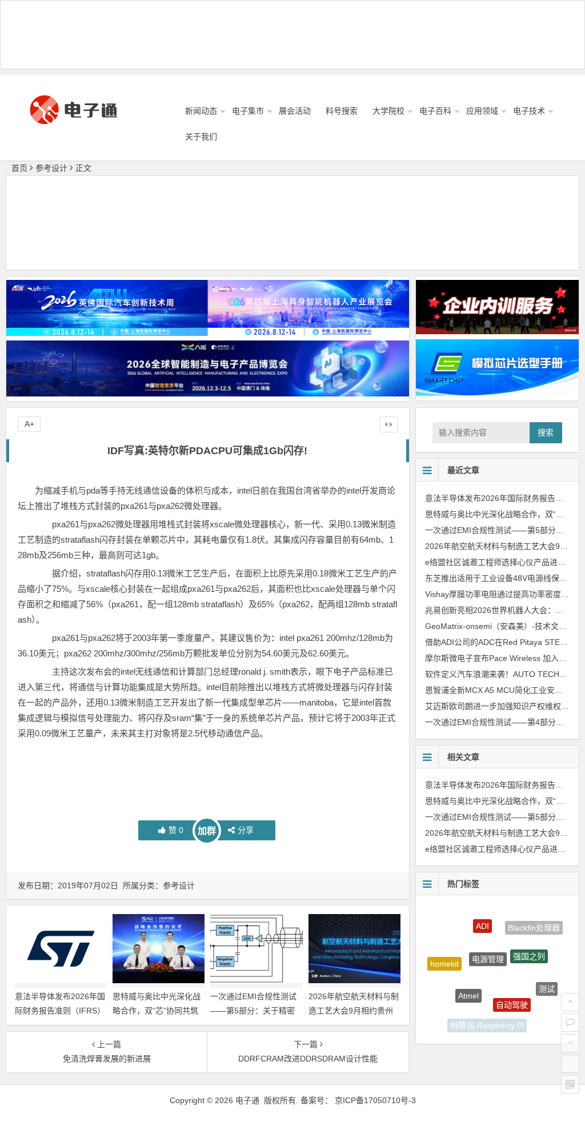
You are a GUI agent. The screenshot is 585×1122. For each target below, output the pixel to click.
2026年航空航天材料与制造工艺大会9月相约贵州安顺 (353, 1010)
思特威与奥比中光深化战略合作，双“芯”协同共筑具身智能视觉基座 (157, 1010)
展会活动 (295, 110)
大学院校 (388, 110)
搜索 (546, 432)
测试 (547, 979)
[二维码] (570, 1084)
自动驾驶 (512, 986)
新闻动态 (201, 110)
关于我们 (201, 136)
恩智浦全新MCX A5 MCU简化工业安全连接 (502, 690)
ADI (482, 916)
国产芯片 (528, 1016)
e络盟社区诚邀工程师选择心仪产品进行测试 (503, 562)
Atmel (468, 978)
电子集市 (248, 110)
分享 (246, 830)
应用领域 (482, 110)
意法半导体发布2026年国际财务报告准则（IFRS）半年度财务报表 (60, 1010)
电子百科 (435, 110)
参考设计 (51, 168)
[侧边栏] (388, 424)
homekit (444, 956)
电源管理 (488, 939)
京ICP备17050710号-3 (375, 1100)
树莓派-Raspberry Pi (487, 1018)
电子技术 (529, 110)
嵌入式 (451, 1002)
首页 (19, 168)
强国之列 (529, 940)
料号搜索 (342, 110)
